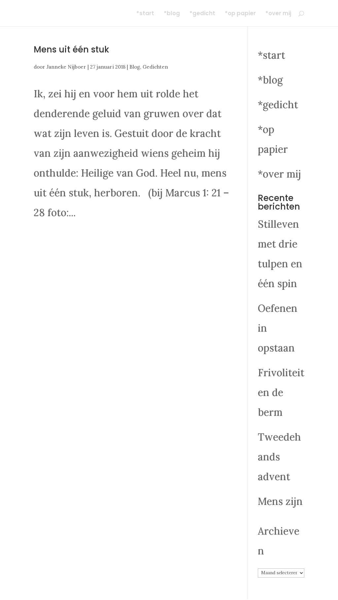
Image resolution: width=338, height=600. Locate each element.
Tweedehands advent (279, 457)
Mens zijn (280, 501)
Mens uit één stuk (71, 49)
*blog (172, 14)
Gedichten (155, 67)
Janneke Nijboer (66, 67)
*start (145, 14)
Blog (134, 67)
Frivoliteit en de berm (281, 392)
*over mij (278, 14)
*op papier (240, 14)
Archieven (278, 541)
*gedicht (202, 14)
